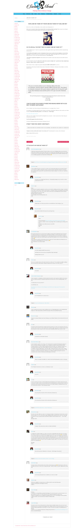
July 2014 (15, 154)
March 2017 (16, 107)
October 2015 (16, 134)
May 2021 (16, 29)
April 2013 (16, 177)
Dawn (32, 431)
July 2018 (15, 82)
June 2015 (16, 140)
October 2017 (16, 96)
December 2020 (17, 37)
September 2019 (17, 60)
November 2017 (17, 95)
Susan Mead (34, 19)
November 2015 (17, 132)
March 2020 (16, 51)
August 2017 (16, 99)
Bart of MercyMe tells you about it (32, 113)
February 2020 (16, 53)
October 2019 (16, 59)
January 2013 (16, 179)
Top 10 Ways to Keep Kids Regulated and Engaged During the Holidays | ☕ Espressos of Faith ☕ (51, 162)
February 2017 (16, 109)
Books (36, 13)
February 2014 (16, 162)
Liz (31, 379)
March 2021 (16, 32)
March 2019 (16, 70)
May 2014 (16, 157)
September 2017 (17, 98)
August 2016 (16, 118)
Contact (59, 13)
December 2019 (17, 56)
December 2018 (17, 74)
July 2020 (15, 45)
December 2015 (17, 131)
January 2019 (16, 73)
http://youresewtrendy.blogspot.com (61, 509)
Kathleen (32, 480)
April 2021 (16, 31)
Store (39, 13)
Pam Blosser (33, 166)
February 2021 (16, 34)
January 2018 (16, 92)
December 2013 (17, 165)
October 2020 (16, 40)
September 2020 (17, 42)
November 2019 (17, 57)
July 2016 (15, 120)
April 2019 (16, 68)
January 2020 (16, 54)
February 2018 (16, 90)
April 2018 (16, 87)
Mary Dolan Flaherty (35, 341)
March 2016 (16, 126)
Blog (32, 13)
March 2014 (16, 160)
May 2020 (16, 48)
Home (24, 13)
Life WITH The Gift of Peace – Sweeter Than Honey (43, 407)
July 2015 (15, 138)
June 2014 (16, 156)
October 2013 (16, 168)
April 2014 (16, 159)
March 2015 (16, 145)
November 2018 (17, 76)
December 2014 (17, 149)
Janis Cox (33, 185)
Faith (41, 19)
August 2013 (16, 171)
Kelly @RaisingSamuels (35, 149)
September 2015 (17, 135)
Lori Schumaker (34, 231)
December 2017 (17, 93)
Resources (43, 13)
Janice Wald (33, 489)
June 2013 (16, 174)
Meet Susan (28, 13)
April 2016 (16, 124)
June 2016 (16, 121)
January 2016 (16, 129)
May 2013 (16, 176)
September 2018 (17, 79)
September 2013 (17, 170)
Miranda (32, 307)
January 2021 (16, 35)
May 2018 (16, 85)
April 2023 (16, 23)
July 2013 (15, 173)
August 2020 (16, 43)
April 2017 (16, 106)
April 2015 (16, 143)
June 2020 (16, 46)
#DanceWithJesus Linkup (32, 136)
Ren (32, 324)
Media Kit (55, 13)
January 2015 (16, 148)
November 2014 (17, 151)
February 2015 (16, 146)
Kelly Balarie (33, 462)
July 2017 (15, 101)
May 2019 (16, 67)
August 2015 (16, 137)
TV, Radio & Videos (49, 13)
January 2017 (16, 110)
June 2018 (16, 84)
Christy (32, 259)
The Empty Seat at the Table (63, 141)
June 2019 (16, 65)
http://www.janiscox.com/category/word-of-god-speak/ (55, 220)
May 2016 (16, 123)
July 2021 (15, 26)
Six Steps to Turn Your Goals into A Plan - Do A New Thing (44, 458)
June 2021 (16, 28)
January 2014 (16, 163)
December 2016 (17, 112)
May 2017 (16, 104)
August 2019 (16, 62)
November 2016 (17, 113)
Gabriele (32, 364)
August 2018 (16, 81)
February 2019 (16, 71)
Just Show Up (30, 141)
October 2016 (16, 115)
